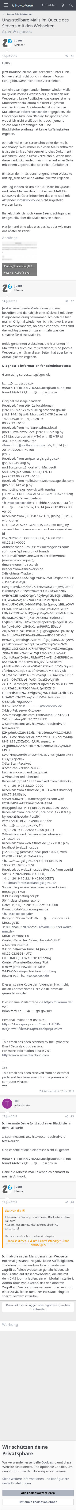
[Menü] (6, 5)
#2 (72, 301)
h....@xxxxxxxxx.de (18, 913)
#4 (72, 1202)
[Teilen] (66, 56)
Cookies (47, 1462)
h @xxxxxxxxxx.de (17, 502)
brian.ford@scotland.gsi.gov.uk (26, 445)
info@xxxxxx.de (28, 200)
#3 (72, 1116)
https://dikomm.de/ (58, 1002)
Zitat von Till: (13, 1210)
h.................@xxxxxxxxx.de (42, 706)
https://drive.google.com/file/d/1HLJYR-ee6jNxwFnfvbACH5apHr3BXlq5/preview (32, 1026)
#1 (72, 56)
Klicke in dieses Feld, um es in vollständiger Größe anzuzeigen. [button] (38, 1243)
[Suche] (71, 5)
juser (8, 32)
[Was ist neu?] (62, 5)
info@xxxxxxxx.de (33, 111)
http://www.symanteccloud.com (25, 1055)
